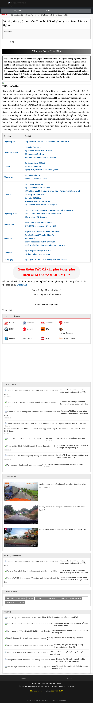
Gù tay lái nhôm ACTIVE (35, 166)
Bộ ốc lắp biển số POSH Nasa (37, 188)
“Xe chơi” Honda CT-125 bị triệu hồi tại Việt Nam (65, 438)
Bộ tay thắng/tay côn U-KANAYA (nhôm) (42, 170)
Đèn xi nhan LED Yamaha (36, 217)
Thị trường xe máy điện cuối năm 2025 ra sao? (63, 464)
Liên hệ (23, 678)
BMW (11, 329)
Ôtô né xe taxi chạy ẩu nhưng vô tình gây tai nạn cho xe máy (62, 529)
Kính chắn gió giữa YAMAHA (37, 201)
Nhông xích (9, 224)
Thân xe (8, 194)
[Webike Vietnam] (27, 4)
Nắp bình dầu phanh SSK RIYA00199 (40, 157)
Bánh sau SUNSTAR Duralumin (38, 222)
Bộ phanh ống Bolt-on (34, 154)
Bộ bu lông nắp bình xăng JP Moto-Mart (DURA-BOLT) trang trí (52, 191)
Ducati (66, 323)
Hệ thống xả (9, 141)
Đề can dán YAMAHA (34, 184)
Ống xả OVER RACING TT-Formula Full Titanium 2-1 (47, 141)
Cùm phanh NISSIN (33, 147)
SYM (47, 338)
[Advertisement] (46, 363)
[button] (3, 3)
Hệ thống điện (10, 214)
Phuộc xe (8, 252)
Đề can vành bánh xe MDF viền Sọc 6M (41, 205)
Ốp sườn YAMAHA (33, 198)
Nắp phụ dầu (30, 238)
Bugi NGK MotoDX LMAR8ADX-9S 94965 (42, 231)
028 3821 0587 (57, 691)
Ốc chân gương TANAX (35, 163)
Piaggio (12, 338)
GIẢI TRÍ (7, 612)
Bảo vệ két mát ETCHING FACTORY (40, 242)
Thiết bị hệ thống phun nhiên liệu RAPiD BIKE (45, 245)
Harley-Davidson (67, 333)
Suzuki (30, 329)
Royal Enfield (69, 338)
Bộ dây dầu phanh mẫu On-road (38, 150)
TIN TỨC (4, 15)
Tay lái (7, 166)
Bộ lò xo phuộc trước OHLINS (38, 251)
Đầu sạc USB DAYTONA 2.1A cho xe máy (43, 214)
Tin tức (48, 11)
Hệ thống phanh (11, 152)
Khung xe (8, 177)
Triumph (30, 338)
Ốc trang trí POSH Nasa (35, 194)
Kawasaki (49, 323)
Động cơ (8, 238)
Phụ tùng (17, 11)
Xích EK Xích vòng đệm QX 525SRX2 (40, 226)
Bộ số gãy (8, 260)
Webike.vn (22, 284)
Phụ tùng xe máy (36, 691)
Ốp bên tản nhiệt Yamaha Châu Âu (39, 235)
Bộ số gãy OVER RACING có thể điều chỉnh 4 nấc (46, 260)
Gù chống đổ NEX (32, 175)
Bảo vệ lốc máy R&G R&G (36, 179)
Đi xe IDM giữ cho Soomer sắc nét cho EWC (60, 617)
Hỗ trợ (69, 678)
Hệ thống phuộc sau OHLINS (37, 254)
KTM (47, 329)
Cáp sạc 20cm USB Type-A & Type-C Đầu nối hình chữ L (49, 210)
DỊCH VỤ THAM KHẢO (13, 556)
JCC (10, 310)
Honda (12, 323)
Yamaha (30, 323)
